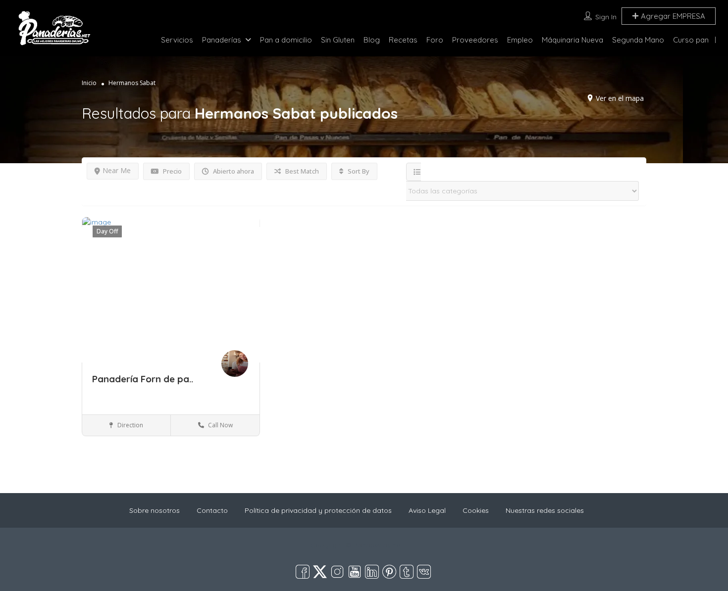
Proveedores (475, 40)
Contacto (212, 510)
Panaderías (221, 40)
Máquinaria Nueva (572, 40)
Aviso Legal (427, 510)
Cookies (476, 510)
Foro (434, 40)
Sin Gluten (338, 40)
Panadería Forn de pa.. (142, 379)
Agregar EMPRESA (672, 16)
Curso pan (691, 40)
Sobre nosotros (154, 510)
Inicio (89, 83)
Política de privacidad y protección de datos (318, 510)
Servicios (177, 40)
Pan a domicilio (286, 40)
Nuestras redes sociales (545, 510)
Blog (372, 40)
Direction (129, 425)
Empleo (520, 40)
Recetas (403, 40)
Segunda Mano (638, 40)
